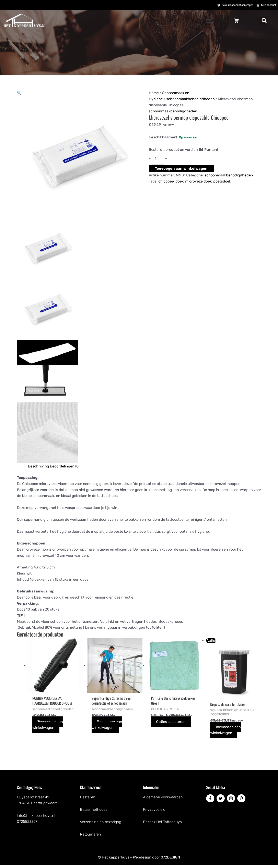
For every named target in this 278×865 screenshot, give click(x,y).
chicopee (166, 181)
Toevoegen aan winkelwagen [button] (47, 724)
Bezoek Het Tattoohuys (162, 822)
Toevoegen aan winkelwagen (181, 168)
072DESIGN (170, 857)
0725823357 (27, 821)
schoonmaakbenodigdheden (190, 99)
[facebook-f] (211, 798)
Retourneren (90, 834)
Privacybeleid (154, 809)
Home (154, 93)
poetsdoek (222, 181)
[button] (208, 20)
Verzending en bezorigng (100, 822)
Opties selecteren (171, 721)
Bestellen (87, 797)
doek (179, 181)
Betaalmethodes (93, 809)
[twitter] (221, 798)
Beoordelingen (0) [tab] (65, 466)
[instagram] (231, 798)
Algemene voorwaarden (163, 797)
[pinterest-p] (242, 798)
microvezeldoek (198, 181)
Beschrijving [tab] (38, 466)
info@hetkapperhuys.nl (36, 815)
